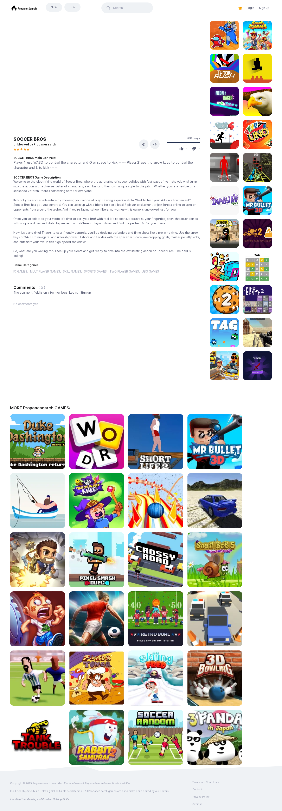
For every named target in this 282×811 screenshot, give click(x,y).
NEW (54, 7)
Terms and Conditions (205, 782)
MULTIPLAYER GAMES (45, 271)
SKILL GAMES (72, 271)
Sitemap (197, 804)
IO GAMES (20, 271)
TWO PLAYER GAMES (124, 271)
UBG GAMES (150, 271)
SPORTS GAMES (95, 271)
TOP (72, 7)
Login (250, 8)
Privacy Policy (201, 796)
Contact (197, 789)
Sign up (264, 8)
